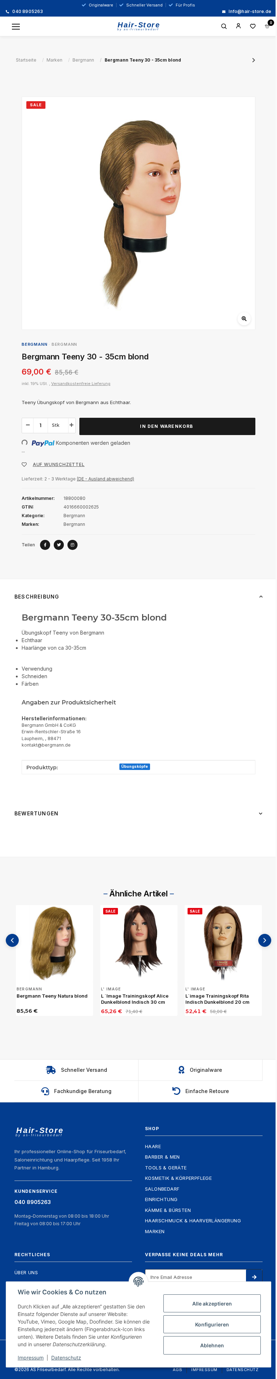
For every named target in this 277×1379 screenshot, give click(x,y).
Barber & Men (162, 1157)
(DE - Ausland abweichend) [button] (105, 479)
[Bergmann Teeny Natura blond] (54, 943)
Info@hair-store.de (249, 11)
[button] (238, 26)
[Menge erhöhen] (71, 425)
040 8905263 (27, 11)
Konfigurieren (212, 1324)
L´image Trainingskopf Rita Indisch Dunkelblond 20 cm (217, 999)
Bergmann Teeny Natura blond (52, 996)
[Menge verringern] (28, 425)
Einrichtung (161, 1199)
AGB (178, 1369)
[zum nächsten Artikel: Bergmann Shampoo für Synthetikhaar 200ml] (253, 60)
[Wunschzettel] (253, 26)
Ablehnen (212, 1345)
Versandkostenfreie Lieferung (80, 383)
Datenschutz (243, 1369)
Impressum (204, 1369)
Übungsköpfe (134, 766)
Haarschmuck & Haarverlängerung (193, 1220)
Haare (153, 1146)
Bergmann (64, 344)
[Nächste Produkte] (264, 940)
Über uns (26, 1272)
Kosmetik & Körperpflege (178, 1178)
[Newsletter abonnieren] (254, 1277)
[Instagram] (72, 545)
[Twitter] (59, 545)
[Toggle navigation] (16, 26)
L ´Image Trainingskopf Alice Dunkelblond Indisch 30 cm (134, 999)
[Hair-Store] (138, 26)
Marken (154, 1231)
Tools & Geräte (166, 1167)
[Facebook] (45, 545)
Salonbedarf (162, 1189)
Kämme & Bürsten (168, 1210)
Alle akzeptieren (212, 1303)
